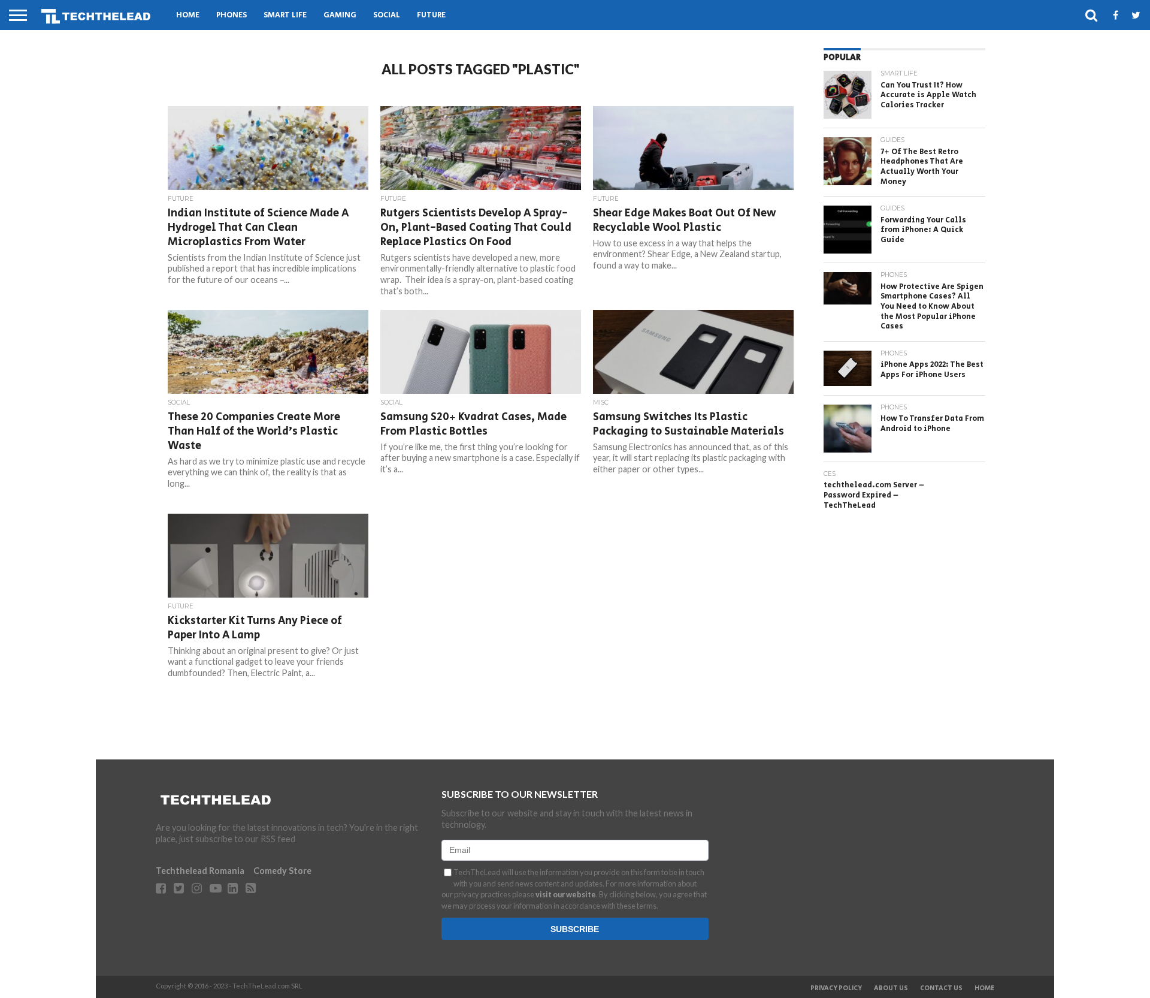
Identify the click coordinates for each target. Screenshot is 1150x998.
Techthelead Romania (200, 871)
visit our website (565, 894)
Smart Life (285, 15)
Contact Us (941, 988)
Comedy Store (282, 871)
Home (187, 15)
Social (386, 15)
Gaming (339, 15)
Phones (231, 15)
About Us (891, 988)
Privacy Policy (836, 988)
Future (431, 15)
